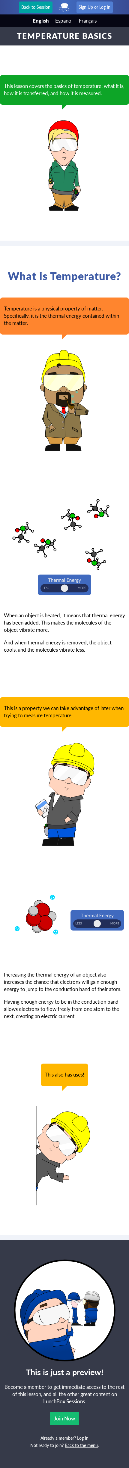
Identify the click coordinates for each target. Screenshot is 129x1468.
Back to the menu (81, 1445)
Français (88, 20)
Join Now (64, 1418)
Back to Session (35, 7)
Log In (82, 1438)
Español (64, 20)
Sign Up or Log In (94, 7)
